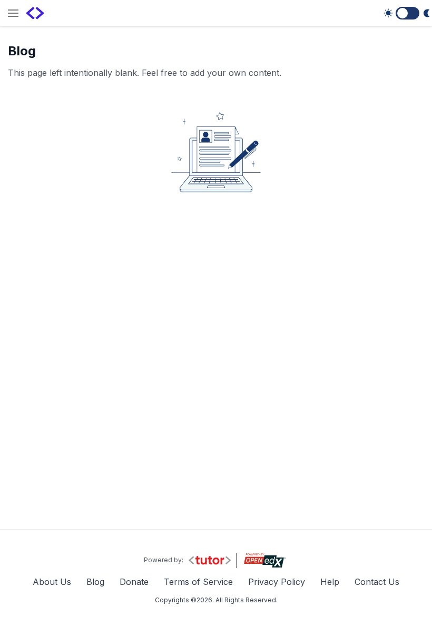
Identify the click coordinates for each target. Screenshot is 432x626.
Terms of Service (198, 581)
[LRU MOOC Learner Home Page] (35, 13)
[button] (13, 13)
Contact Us (377, 581)
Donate (134, 581)
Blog (95, 581)
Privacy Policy (276, 581)
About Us (52, 581)
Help (329, 581)
